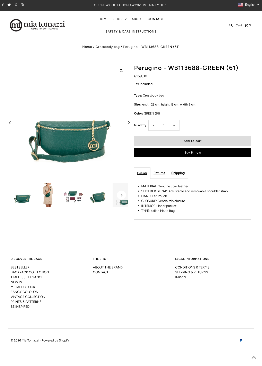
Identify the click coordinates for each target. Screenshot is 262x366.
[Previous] (10, 122)
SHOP (118, 19)
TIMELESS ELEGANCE (27, 277)
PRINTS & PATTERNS (26, 302)
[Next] (128, 122)
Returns (159, 173)
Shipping (178, 173)
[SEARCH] (231, 25)
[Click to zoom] (121, 70)
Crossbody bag (108, 47)
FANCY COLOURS (24, 292)
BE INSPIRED (20, 307)
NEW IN (16, 282)
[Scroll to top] (254, 358)
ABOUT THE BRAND (108, 267)
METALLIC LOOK (23, 287)
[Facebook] (2, 5)
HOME (103, 19)
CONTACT (156, 19)
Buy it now (192, 152)
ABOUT (137, 19)
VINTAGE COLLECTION (28, 297)
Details (142, 173)
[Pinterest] (15, 5)
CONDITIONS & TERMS (192, 267)
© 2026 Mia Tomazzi (25, 340)
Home (87, 47)
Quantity (140, 125)
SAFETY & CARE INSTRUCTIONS (131, 31)
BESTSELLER (20, 267)
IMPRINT (181, 277)
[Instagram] (22, 5)
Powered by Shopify (56, 340)
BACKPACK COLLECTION (30, 272)
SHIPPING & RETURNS (191, 272)
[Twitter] (8, 5)
